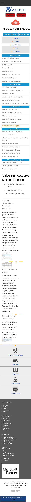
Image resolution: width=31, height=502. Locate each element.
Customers (5, 452)
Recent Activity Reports (10, 156)
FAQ (16, 48)
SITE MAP (24, 483)
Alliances (5, 450)
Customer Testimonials (8, 454)
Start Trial (21, 15)
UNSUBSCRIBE (17, 483)
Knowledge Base (7, 423)
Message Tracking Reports (11, 74)
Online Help (6, 426)
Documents (16, 51)
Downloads (5, 422)
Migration (5, 405)
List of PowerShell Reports (11, 58)
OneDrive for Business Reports (12, 97)
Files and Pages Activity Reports (12, 90)
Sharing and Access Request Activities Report (14, 139)
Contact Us (6, 458)
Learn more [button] (13, 499)
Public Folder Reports (9, 78)
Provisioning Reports (9, 122)
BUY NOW (14, 34)
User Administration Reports (11, 153)
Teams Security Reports (10, 166)
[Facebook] (14, 491)
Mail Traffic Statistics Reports (12, 119)
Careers (5, 457)
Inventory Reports (8, 93)
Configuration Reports (9, 87)
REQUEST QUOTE (24, 34)
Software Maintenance (8, 440)
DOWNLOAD (7, 34)
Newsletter (5, 425)
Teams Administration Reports (12, 162)
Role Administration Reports (11, 150)
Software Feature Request (9, 438)
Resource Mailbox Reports (11, 126)
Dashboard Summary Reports (12, 61)
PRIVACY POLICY (8, 483)
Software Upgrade (7, 443)
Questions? (10, 15)
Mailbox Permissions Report (11, 81)
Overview (16, 38)
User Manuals (6, 428)
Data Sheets (6, 420)
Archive (5, 407)
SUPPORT (6, 434)
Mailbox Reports (7, 71)
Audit (4, 411)
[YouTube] (19, 491)
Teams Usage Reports (9, 169)
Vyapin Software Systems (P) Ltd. (18, 485)
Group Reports (7, 65)
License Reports (7, 68)
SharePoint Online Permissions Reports (15, 103)
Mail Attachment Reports (10, 109)
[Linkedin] (17, 491)
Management (6, 410)
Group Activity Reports (9, 135)
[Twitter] (12, 491)
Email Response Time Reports (12, 112)
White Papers (6, 429)
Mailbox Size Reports (9, 116)
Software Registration (8, 442)
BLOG (25, 482)
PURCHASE (13, 482)
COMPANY (6, 482)
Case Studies (6, 419)
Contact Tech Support (8, 437)
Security (5, 408)
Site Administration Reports (11, 100)
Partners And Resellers (8, 455)
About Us (5, 460)
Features (16, 41)
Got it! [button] (13, 500)
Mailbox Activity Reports (10, 143)
